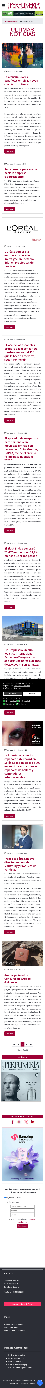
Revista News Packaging (17, 1364)
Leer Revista (21, 1085)
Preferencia (24, 701)
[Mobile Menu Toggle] (3, 5)
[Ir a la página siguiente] (26, 1044)
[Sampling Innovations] (22, 1154)
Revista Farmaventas (16, 1355)
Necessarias (10, 701)
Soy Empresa (14, 1202)
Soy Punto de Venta (13, 1197)
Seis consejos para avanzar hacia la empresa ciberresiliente (21, 172)
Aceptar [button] (32, 694)
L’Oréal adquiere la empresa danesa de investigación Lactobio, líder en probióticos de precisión (19, 259)
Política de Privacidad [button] (12, 688)
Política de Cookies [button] (22, 686)
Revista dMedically (15, 1361)
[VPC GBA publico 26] (22, 13)
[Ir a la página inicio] (14, 1044)
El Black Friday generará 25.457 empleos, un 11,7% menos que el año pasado (21, 552)
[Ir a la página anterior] (18, 1044)
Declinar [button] (12, 694)
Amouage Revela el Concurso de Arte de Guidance (17, 978)
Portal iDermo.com (16, 1358)
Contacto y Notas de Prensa (22, 1304)
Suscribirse (22, 1226)
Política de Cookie (27, 1383)
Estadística (9, 704)
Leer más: (9, 151)
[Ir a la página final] (31, 1044)
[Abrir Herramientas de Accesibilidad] (40, 1383)
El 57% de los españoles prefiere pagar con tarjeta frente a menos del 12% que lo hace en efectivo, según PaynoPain (21, 352)
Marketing (22, 704)
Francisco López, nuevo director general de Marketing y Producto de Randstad (20, 864)
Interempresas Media (24, 1368)
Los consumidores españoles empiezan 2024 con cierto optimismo (21, 80)
